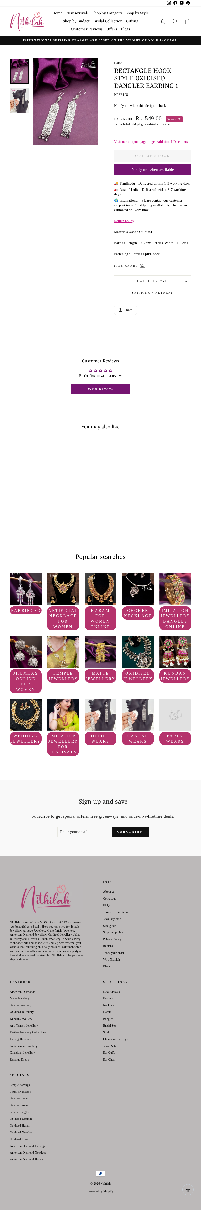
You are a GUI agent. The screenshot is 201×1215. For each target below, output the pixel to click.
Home (57, 13)
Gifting (132, 21)
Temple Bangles (19, 1112)
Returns (108, 946)
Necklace (108, 1005)
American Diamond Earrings (27, 1146)
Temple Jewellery (20, 1005)
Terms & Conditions (115, 912)
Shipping (137, 124)
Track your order (113, 953)
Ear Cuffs (109, 1052)
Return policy (124, 221)
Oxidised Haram (20, 1125)
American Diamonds (22, 992)
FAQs (107, 905)
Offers (111, 29)
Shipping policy (113, 932)
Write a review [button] (100, 389)
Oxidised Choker (20, 1139)
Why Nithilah (111, 959)
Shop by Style (137, 13)
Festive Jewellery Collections (28, 1032)
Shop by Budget (76, 21)
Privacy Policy (112, 939)
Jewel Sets (109, 1046)
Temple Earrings (20, 1085)
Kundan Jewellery (21, 1019)
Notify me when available (153, 169)
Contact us (109, 898)
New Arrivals (77, 13)
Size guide (109, 926)
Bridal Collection (108, 21)
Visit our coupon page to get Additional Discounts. (151, 142)
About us (109, 891)
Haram (107, 1012)
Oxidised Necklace (21, 1132)
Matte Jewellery (19, 998)
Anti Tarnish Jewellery (24, 1025)
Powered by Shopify (100, 1191)
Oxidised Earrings (21, 1118)
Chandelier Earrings (115, 1039)
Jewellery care (152, 281)
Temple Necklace (20, 1091)
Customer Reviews (87, 29)
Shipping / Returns (152, 292)
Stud (106, 1032)
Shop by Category (107, 13)
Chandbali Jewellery (22, 1052)
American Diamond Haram (26, 1159)
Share (128, 310)
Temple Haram (19, 1105)
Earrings (108, 998)
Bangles (108, 1019)
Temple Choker (19, 1098)
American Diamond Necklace (28, 1152)
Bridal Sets (110, 1025)
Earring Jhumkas (20, 1039)
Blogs (125, 29)
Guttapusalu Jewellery (23, 1046)
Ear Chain (109, 1059)
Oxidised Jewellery (22, 1012)
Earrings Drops (19, 1059)
